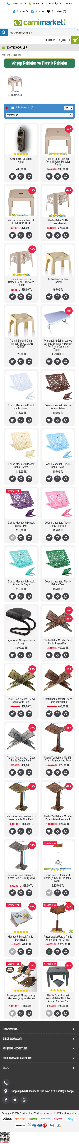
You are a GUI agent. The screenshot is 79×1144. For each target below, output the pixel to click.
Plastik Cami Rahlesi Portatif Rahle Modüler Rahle (58, 161)
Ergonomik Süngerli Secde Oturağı (21, 642)
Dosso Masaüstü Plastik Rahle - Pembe (58, 524)
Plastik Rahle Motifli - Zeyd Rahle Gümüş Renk (21, 759)
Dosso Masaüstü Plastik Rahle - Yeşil (58, 583)
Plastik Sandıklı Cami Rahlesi (58, 281)
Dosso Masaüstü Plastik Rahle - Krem (21, 465)
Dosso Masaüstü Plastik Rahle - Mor (21, 524)
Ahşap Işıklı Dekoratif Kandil (21, 160)
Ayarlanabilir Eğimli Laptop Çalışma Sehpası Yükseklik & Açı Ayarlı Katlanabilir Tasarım (58, 345)
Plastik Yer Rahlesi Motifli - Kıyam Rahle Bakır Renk (58, 818)
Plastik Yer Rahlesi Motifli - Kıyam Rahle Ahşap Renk (58, 759)
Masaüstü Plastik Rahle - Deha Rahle (21, 938)
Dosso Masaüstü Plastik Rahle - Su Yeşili (21, 583)
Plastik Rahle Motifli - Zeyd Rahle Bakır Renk (58, 700)
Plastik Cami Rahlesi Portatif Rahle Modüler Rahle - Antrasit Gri (58, 998)
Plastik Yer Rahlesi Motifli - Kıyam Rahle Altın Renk (21, 818)
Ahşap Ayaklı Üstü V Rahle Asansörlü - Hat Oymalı (58, 938)
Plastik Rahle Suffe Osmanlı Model (58, 222)
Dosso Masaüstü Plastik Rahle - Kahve (58, 407)
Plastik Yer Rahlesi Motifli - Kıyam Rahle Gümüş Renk (21, 877)
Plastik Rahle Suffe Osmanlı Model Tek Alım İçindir (21, 282)
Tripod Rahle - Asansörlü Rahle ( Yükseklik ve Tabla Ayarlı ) (58, 878)
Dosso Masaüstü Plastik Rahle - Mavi (58, 465)
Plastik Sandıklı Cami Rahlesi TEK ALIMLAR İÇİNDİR (21, 343)
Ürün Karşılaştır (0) (25, 107)
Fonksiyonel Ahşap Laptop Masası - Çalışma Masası (21, 997)
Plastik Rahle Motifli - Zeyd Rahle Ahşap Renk (58, 642)
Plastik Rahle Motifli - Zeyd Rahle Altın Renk (21, 700)
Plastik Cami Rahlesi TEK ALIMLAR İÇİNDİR (21, 222)
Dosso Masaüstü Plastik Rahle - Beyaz (21, 407)
